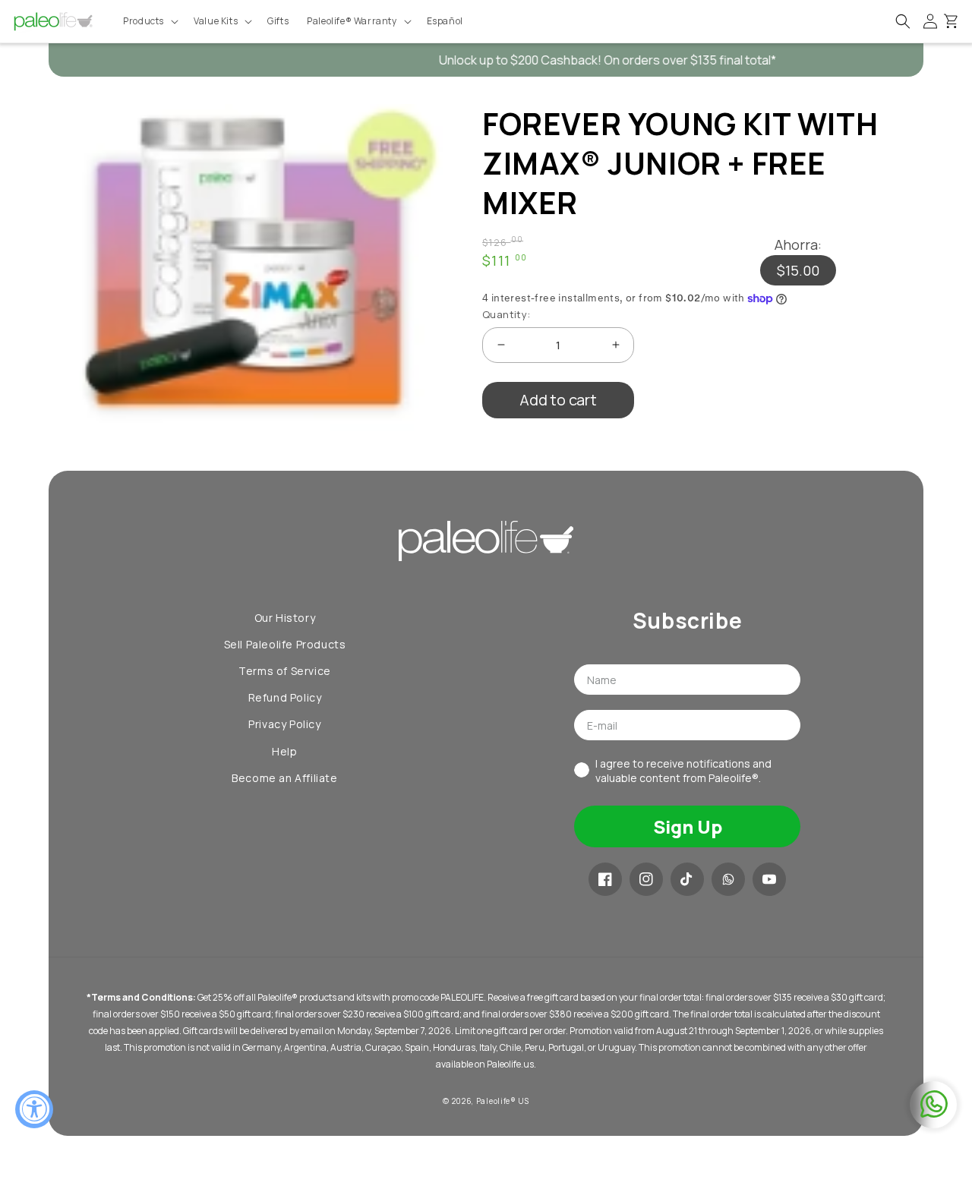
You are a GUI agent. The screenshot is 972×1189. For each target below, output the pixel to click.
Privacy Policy (284, 724)
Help (284, 751)
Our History (285, 617)
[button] (149, 21)
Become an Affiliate (284, 778)
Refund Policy (285, 697)
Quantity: (506, 314)
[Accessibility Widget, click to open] (34, 1109)
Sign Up (687, 826)
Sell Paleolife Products (285, 644)
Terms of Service (284, 671)
